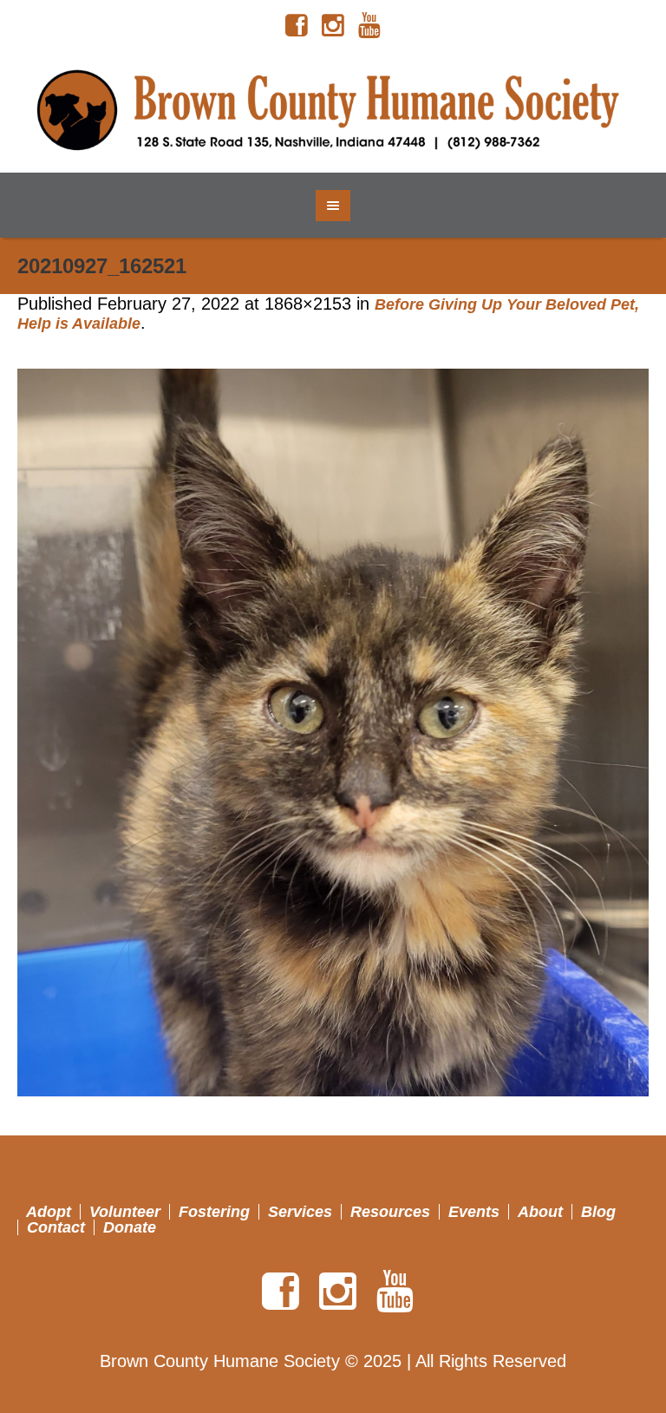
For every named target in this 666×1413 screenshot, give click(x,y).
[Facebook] (297, 26)
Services (300, 1212)
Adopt (48, 1212)
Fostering (214, 1212)
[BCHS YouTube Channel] (369, 26)
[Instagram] (333, 26)
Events (474, 1212)
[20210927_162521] (333, 732)
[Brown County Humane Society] (332, 112)
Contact (56, 1227)
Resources (390, 1212)
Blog (598, 1212)
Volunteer (124, 1212)
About (540, 1212)
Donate (129, 1227)
